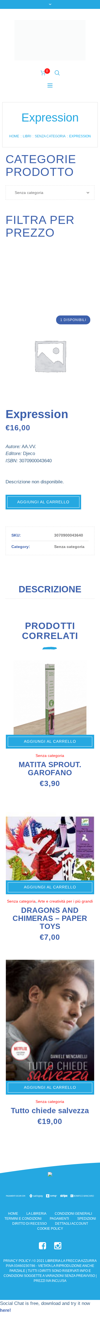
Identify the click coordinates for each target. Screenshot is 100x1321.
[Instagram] (58, 1246)
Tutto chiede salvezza (50, 1111)
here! (5, 1310)
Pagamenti (59, 1219)
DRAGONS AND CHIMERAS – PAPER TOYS (49, 918)
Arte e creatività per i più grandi (65, 901)
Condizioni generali (73, 1214)
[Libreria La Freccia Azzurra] (50, 40)
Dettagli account (71, 1224)
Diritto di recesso (29, 1224)
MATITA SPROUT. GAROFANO (50, 769)
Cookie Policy (50, 1229)
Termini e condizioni (22, 1219)
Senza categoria (50, 136)
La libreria (36, 1214)
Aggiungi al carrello (43, 502)
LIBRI (27, 136)
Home (14, 136)
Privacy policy (17, 1261)
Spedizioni (86, 1219)
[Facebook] (42, 1246)
